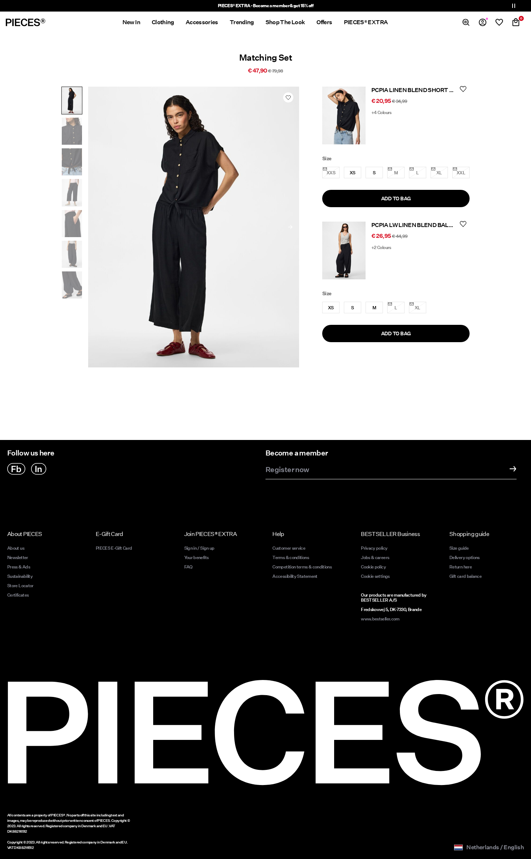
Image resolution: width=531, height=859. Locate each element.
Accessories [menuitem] (202, 22)
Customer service (288, 548)
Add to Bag (396, 198)
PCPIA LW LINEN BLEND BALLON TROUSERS (431, 225)
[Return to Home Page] (26, 22)
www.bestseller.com (380, 619)
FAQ (188, 567)
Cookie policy (373, 567)
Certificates (18, 595)
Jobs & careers (375, 557)
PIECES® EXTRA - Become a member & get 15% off (265, 6)
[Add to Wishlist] (288, 97)
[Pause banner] (513, 6)
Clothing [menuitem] (163, 22)
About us (15, 548)
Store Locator (20, 586)
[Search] (466, 22)
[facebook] (16, 469)
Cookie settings (375, 576)
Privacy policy (374, 548)
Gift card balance (465, 576)
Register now (287, 470)
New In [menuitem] (131, 22)
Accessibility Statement (295, 576)
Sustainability (20, 576)
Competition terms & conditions (302, 567)
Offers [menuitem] (324, 22)
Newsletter (17, 557)
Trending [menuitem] (242, 22)
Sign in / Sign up (199, 548)
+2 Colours (381, 247)
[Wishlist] (499, 22)
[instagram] (38, 469)
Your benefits (196, 557)
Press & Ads (18, 567)
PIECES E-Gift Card (114, 548)
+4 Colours (381, 112)
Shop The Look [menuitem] (285, 22)
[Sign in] (482, 22)
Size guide (459, 548)
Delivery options (464, 557)
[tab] (71, 100)
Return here (460, 567)
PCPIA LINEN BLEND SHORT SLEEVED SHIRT (432, 90)
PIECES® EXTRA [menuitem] (366, 22)
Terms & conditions (290, 557)
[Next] (290, 227)
